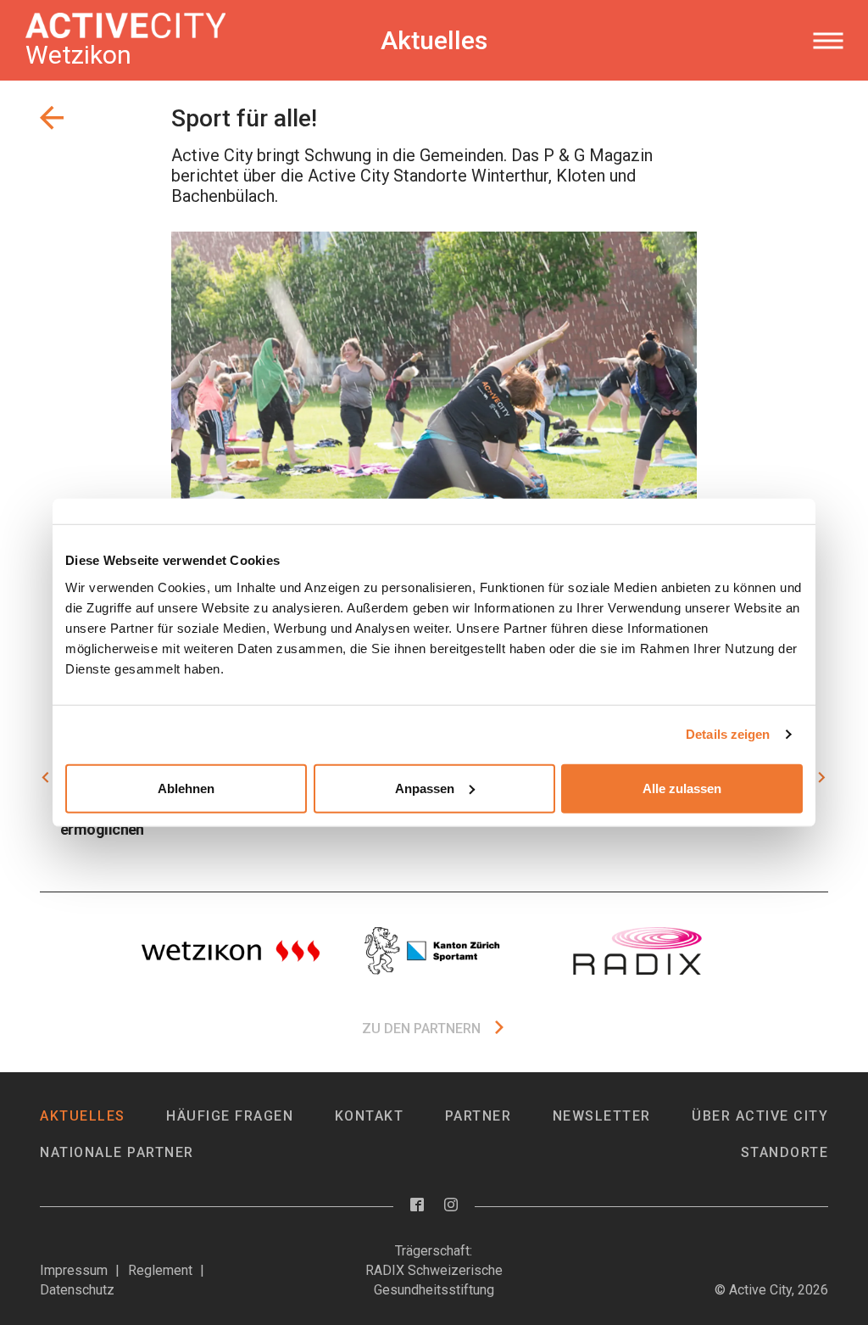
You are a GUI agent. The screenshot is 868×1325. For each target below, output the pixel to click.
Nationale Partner (117, 1152)
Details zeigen (728, 734)
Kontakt (369, 1116)
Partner (478, 1116)
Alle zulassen (682, 787)
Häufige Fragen (229, 1116)
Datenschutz (77, 1290)
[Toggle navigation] (828, 41)
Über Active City (760, 1116)
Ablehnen (186, 787)
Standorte (785, 1152)
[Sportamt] (434, 951)
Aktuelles (82, 1116)
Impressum (74, 1270)
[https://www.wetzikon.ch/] (231, 951)
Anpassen (424, 787)
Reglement (160, 1270)
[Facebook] (417, 1206)
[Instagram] (451, 1206)
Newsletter (602, 1116)
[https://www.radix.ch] (637, 951)
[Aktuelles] (52, 118)
